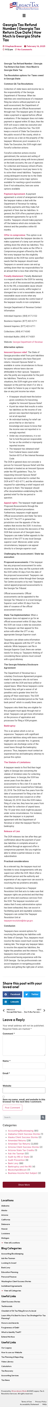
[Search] (43, 1117)
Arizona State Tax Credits (21, 1150)
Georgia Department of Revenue (28, 342)
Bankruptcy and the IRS (20, 1166)
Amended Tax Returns (19, 1143)
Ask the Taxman (16, 1153)
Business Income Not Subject (22, 1173)
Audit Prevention (16, 1160)
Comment (9, 1034)
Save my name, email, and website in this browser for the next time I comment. (24, 1100)
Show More (24, 1184)
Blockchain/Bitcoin (17, 1169)
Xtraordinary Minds (19, 1391)
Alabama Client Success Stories (24, 1134)
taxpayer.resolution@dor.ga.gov (18, 920)
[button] (24, 16)
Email (6, 1073)
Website (7, 1086)
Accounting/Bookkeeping (20, 1130)
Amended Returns (17, 1140)
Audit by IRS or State (18, 1156)
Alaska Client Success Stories (23, 1137)
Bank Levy (13, 1163)
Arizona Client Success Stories (23, 1147)
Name (7, 1061)
